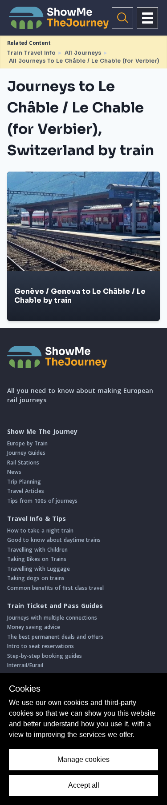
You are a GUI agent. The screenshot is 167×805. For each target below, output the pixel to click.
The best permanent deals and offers (55, 637)
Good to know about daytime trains (54, 540)
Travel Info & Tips (36, 519)
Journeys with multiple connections (52, 617)
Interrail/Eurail (25, 665)
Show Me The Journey (42, 432)
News (14, 472)
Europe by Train (27, 443)
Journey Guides (26, 453)
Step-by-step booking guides (44, 656)
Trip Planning (24, 481)
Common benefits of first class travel (55, 588)
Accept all (83, 785)
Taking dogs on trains (36, 578)
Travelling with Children (37, 549)
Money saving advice (33, 627)
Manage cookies (83, 759)
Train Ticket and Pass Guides (55, 606)
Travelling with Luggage (38, 569)
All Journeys (83, 52)
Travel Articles (25, 491)
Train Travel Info (31, 52)
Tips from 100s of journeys (42, 501)
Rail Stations (23, 462)
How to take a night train (40, 530)
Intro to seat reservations (40, 646)
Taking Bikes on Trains (36, 559)
